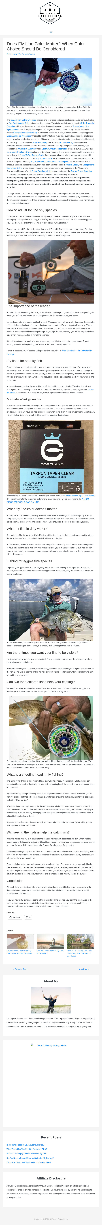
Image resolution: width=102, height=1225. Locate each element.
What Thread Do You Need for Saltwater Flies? (27, 1149)
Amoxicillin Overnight (27, 149)
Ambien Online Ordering (81, 171)
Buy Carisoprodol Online (19, 123)
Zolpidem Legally (40, 142)
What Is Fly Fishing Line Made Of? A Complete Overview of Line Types (79, 953)
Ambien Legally (72, 165)
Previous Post (19, 969)
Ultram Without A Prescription (54, 149)
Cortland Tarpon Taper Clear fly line (79, 496)
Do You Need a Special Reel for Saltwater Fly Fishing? (30, 1158)
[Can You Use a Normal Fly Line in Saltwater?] (50, 941)
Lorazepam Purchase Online (19, 152)
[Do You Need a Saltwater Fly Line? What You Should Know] (20, 941)
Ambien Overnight (67, 142)
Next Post (84, 969)
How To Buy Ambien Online (33, 155)
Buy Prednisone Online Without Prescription (49, 162)
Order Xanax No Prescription (19, 136)
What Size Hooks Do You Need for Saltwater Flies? (29, 1162)
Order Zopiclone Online (42, 171)
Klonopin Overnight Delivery (25, 133)
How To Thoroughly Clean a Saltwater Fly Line (26, 1154)
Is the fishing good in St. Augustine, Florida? (25, 1145)
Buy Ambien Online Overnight (23, 120)
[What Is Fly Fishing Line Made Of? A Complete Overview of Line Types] (80, 941)
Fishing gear (12, 54)
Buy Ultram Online (44, 158)
